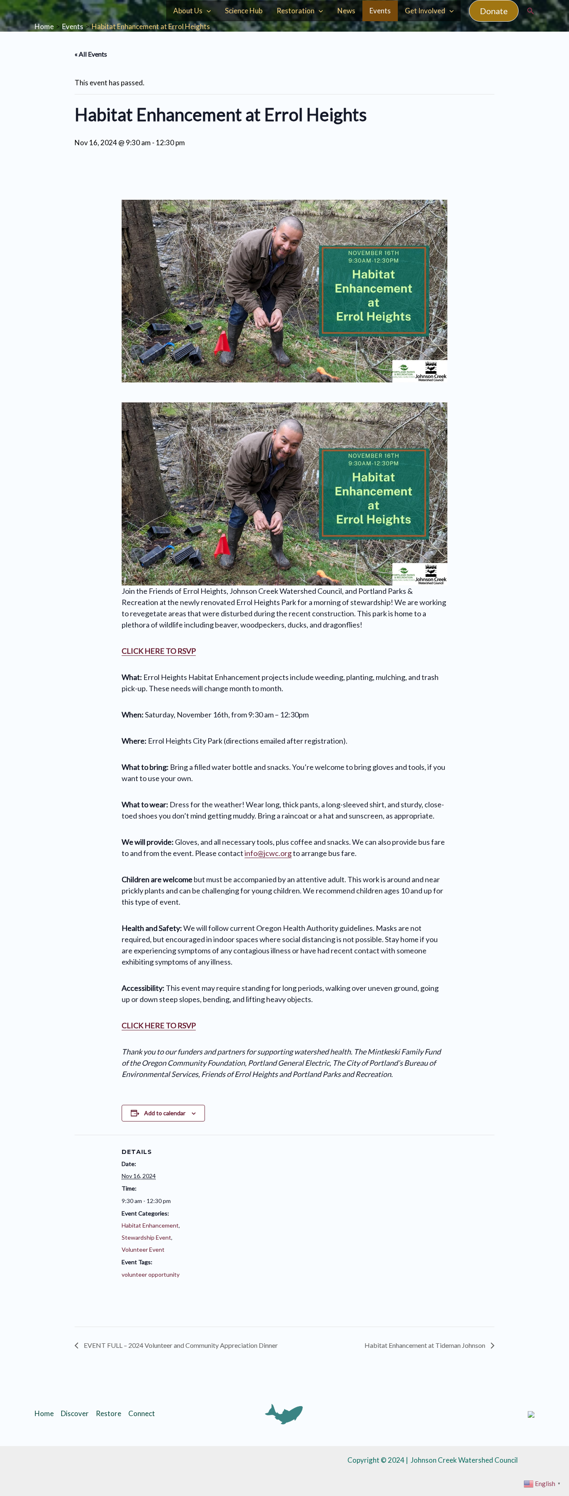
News (346, 10)
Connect (141, 1413)
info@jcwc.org (268, 853)
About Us (187, 10)
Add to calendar (164, 1112)
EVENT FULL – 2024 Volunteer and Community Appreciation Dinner (180, 1345)
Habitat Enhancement (150, 1225)
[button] (494, 11)
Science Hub (243, 10)
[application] (206, 10)
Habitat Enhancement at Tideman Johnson (425, 1345)
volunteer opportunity (151, 1274)
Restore (108, 1413)
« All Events (91, 54)
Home (44, 1413)
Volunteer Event (143, 1249)
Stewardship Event (146, 1237)
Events (380, 10)
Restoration (295, 10)
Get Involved (425, 10)
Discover (75, 1413)
